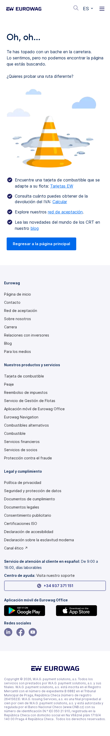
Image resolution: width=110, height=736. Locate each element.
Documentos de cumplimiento (29, 499)
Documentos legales (21, 507)
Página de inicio (17, 294)
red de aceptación (65, 211)
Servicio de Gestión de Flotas (29, 401)
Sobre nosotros (17, 319)
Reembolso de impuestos (26, 393)
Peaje (9, 384)
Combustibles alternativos (26, 425)
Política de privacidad (22, 483)
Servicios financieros (22, 442)
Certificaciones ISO (20, 524)
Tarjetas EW (61, 186)
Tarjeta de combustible (24, 376)
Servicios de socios (20, 450)
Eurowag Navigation (21, 417)
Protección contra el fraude (28, 458)
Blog (8, 343)
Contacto (12, 302)
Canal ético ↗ (16, 548)
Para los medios (17, 352)
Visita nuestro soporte (55, 575)
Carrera (10, 327)
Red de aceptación (20, 311)
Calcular (59, 201)
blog (34, 228)
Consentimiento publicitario (27, 515)
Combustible (15, 433)
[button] (88, 8)
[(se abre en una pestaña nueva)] (29, 610)
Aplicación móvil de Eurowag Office (34, 409)
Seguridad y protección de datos (32, 491)
